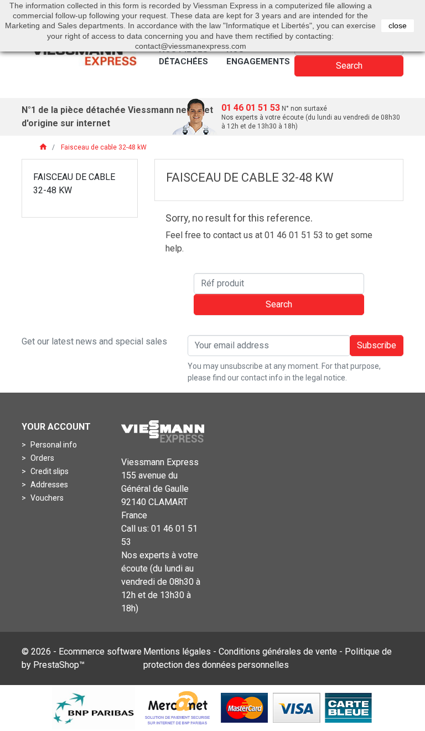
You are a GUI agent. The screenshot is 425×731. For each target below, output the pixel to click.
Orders (41, 458)
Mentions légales (177, 651)
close (397, 25)
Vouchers (46, 497)
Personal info (53, 444)
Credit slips (49, 471)
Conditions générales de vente (278, 651)
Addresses (48, 484)
